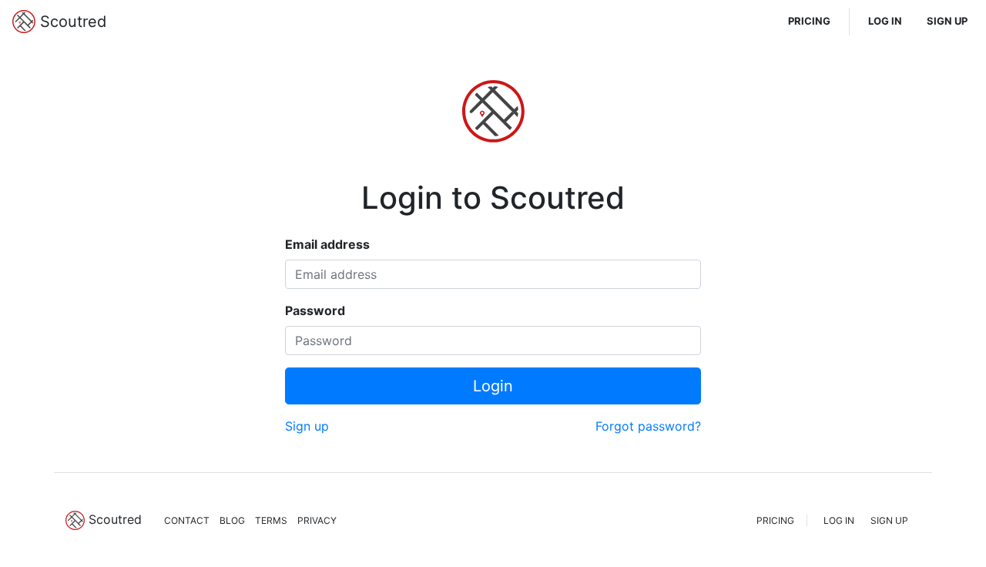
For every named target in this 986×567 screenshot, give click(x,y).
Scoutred (70, 21)
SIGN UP (947, 21)
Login (493, 386)
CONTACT (187, 520)
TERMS (271, 520)
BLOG (232, 520)
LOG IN (885, 21)
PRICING (809, 21)
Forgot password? (648, 426)
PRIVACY (317, 520)
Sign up (307, 426)
